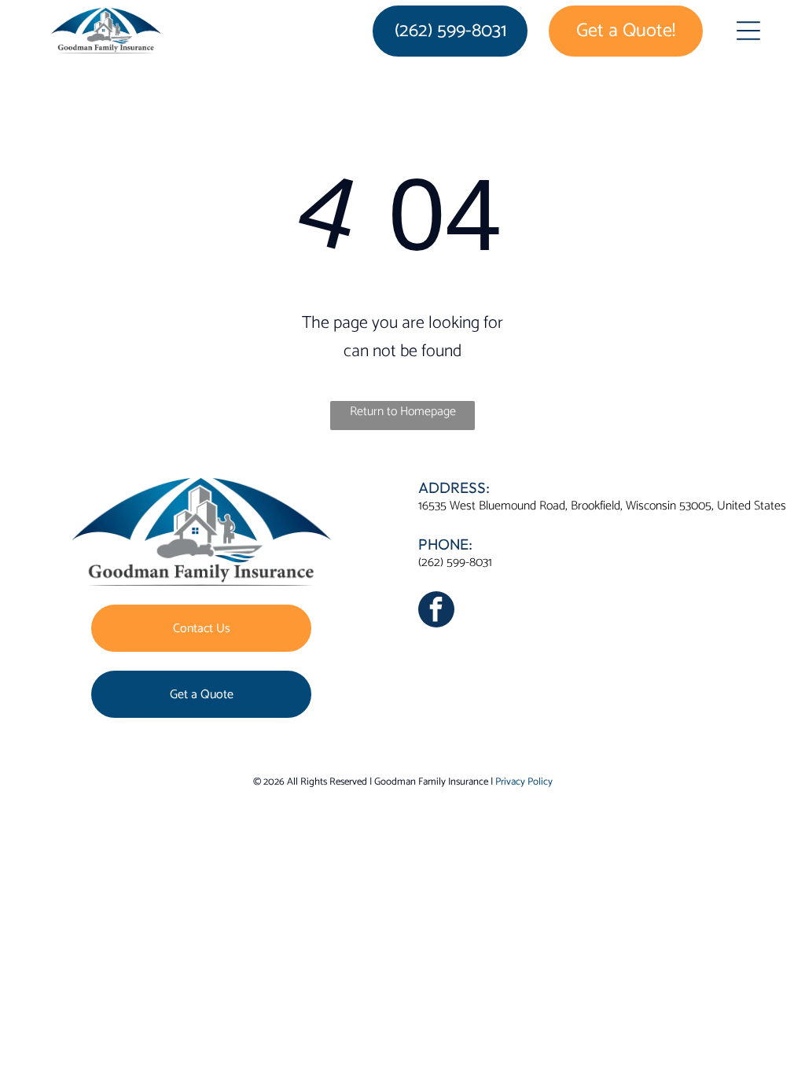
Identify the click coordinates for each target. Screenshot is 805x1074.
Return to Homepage (403, 411)
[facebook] (436, 611)
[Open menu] (748, 30)
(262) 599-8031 (455, 562)
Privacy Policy (524, 782)
